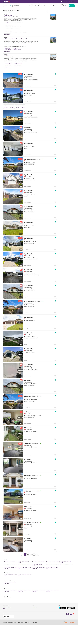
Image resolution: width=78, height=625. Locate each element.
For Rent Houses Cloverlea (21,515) (52, 564)
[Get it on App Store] (71, 608)
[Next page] (38, 554)
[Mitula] (6, 1)
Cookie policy (27, 622)
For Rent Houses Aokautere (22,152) (53, 561)
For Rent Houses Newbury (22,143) (10, 564)
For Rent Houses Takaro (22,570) (10, 561)
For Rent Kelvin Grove (8, 598)
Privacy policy (34, 622)
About (4, 608)
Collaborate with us (6, 606)
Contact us (34, 606)
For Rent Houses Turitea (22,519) (38, 561)
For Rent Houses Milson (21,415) (66, 564)
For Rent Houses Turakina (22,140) (24, 564)
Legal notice (20, 622)
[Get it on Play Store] (62, 608)
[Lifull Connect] (69, 623)
